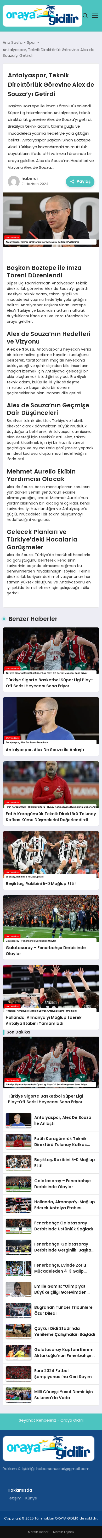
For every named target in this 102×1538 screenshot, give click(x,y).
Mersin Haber (38, 1532)
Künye (31, 1498)
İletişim (14, 1498)
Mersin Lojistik (63, 1532)
